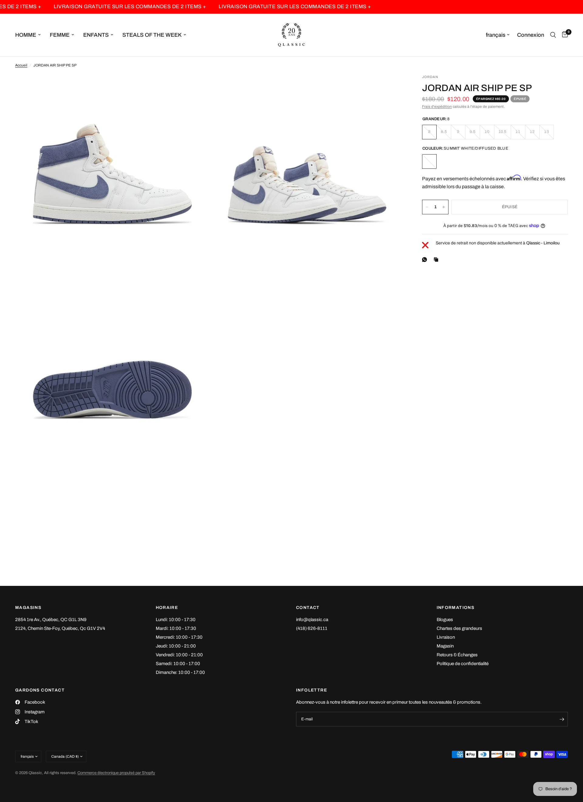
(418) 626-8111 (311, 628)
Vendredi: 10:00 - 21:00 (179, 654)
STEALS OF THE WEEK (152, 35)
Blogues (445, 619)
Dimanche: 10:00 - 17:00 (180, 672)
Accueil (21, 65)
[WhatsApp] (425, 259)
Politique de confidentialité (463, 663)
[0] (563, 35)
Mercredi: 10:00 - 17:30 (179, 637)
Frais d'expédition (437, 106)
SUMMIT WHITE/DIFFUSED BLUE (429, 161)
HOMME (25, 35)
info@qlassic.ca (312, 619)
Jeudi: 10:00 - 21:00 (176, 646)
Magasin (445, 646)
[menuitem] (30, 35)
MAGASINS (28, 608)
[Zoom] (196, 87)
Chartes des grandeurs (459, 628)
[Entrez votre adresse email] (562, 719)
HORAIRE (167, 608)
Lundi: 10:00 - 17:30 (176, 619)
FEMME (60, 35)
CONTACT (308, 608)
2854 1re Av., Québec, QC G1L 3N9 (51, 619)
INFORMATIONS (456, 608)
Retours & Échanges (457, 654)
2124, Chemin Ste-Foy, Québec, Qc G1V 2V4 (60, 628)
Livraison (446, 637)
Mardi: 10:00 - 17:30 (176, 628)
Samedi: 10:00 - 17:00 (178, 663)
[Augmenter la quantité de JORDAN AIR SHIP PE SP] (443, 207)
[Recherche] (553, 35)
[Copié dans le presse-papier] (437, 259)
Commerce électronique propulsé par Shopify (116, 773)
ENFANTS (96, 35)
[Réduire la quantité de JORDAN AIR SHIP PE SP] (426, 207)
